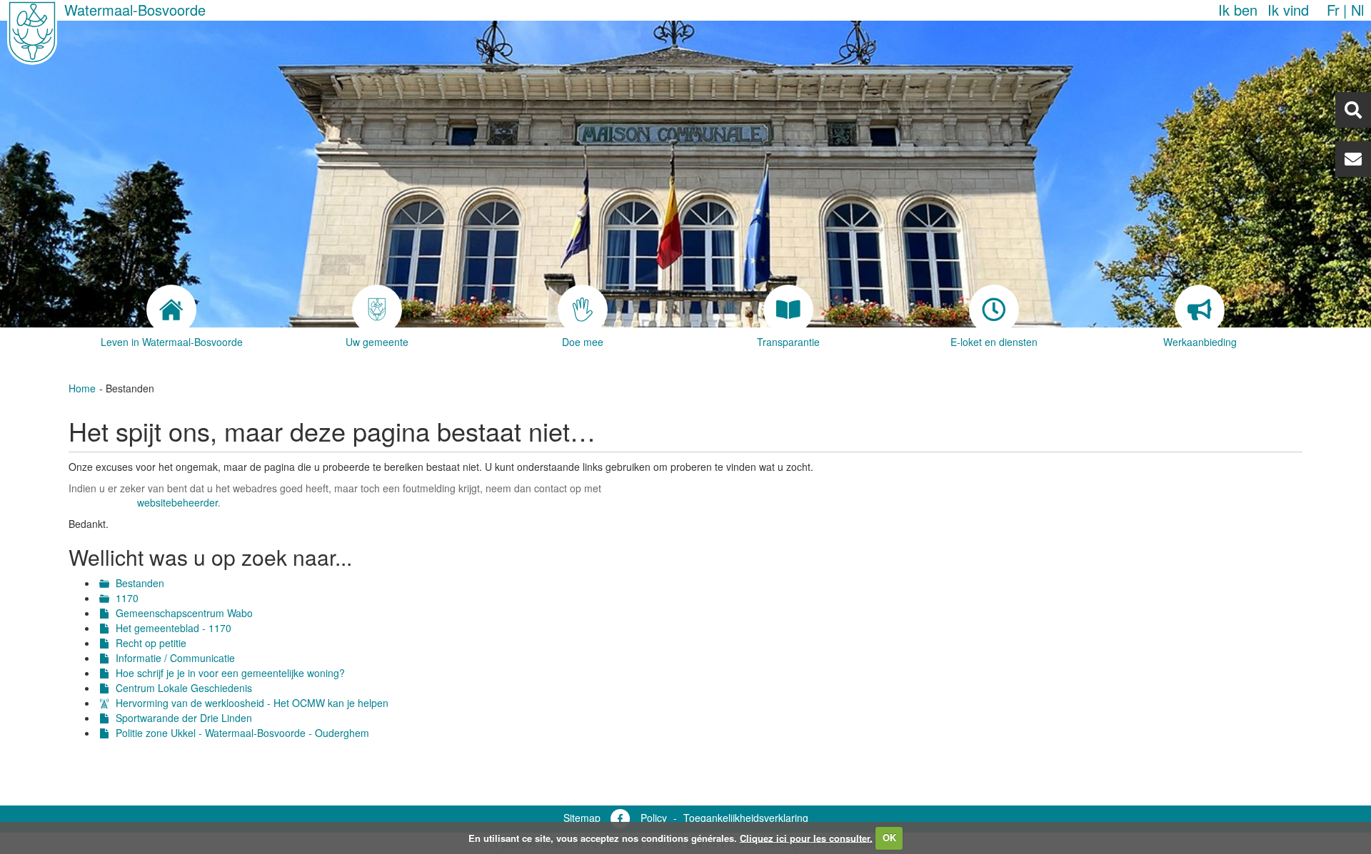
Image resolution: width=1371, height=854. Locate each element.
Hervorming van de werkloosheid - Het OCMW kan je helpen (252, 703)
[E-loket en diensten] (994, 310)
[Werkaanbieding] (1199, 310)
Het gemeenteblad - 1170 (173, 628)
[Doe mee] (583, 310)
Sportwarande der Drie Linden (184, 718)
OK (889, 837)
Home (82, 388)
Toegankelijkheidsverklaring (745, 817)
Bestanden (140, 583)
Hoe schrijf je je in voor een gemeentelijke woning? (230, 673)
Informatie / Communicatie (175, 658)
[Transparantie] (788, 310)
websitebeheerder (177, 502)
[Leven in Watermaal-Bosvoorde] (171, 310)
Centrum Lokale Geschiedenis (184, 688)
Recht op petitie (151, 643)
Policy (654, 817)
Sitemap (582, 817)
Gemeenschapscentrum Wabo (184, 613)
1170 (127, 598)
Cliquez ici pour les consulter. (806, 837)
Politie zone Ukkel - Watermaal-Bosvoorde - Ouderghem (242, 733)
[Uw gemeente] (377, 310)
